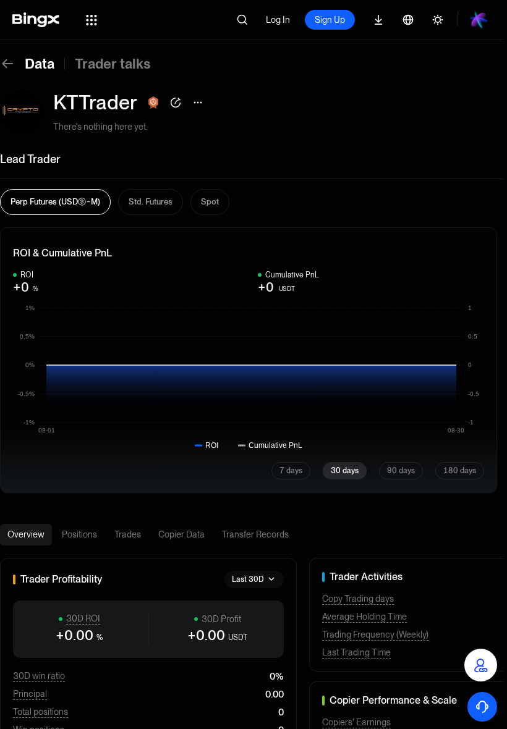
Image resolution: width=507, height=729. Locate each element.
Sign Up (330, 20)
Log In (278, 20)
